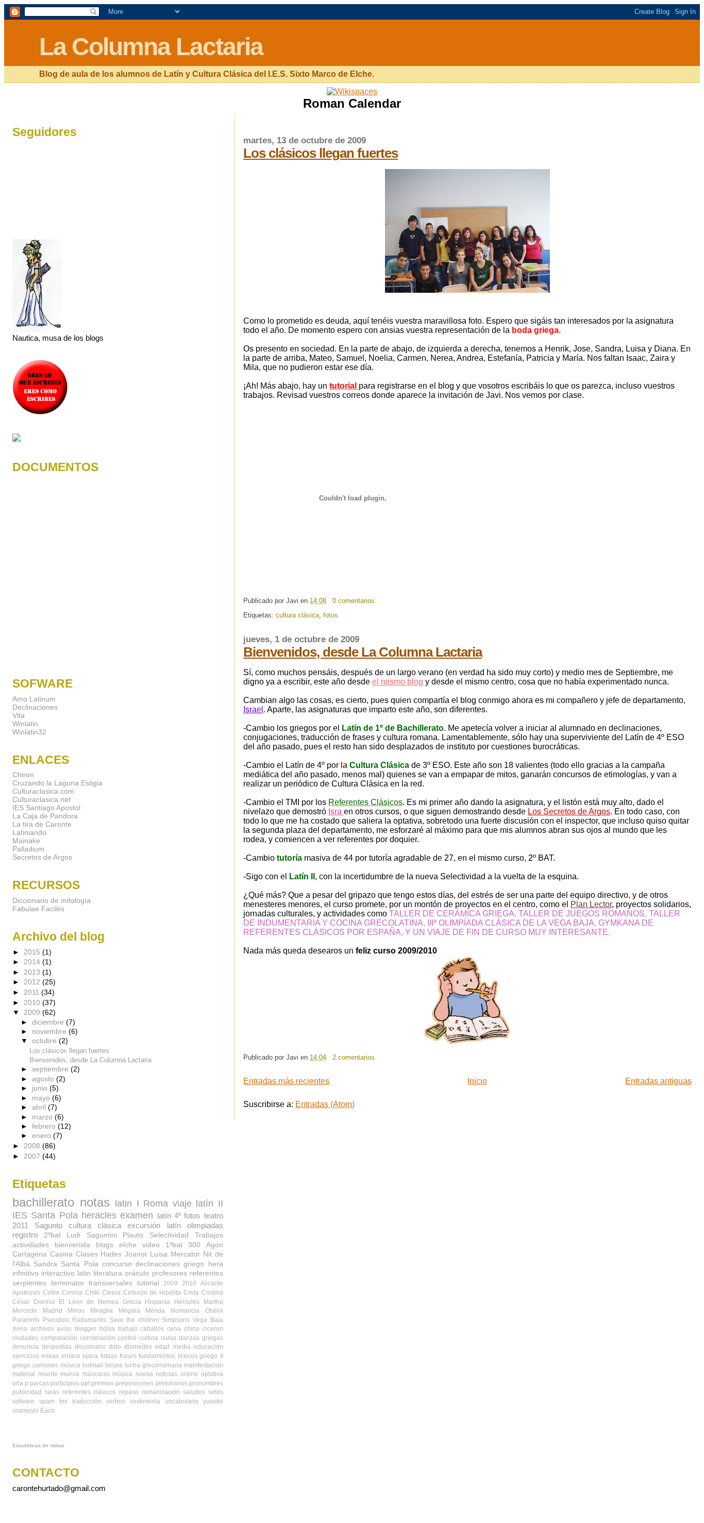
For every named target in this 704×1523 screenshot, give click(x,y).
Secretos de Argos (42, 857)
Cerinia (72, 1292)
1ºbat (173, 1245)
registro (25, 1234)
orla (17, 1383)
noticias (166, 1374)
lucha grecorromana (153, 1365)
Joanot (136, 1254)
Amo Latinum (34, 699)
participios (65, 1383)
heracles (98, 1215)
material (23, 1374)
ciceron (213, 1328)
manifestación (203, 1365)
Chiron (23, 775)
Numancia (185, 1310)
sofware (23, 1401)
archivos (42, 1328)
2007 (33, 1156)
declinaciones (158, 1264)
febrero (45, 1126)
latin (84, 1273)
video (151, 1245)
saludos (194, 1392)
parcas (39, 1383)
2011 (32, 992)
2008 (33, 1146)
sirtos (215, 1392)
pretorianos (172, 1383)
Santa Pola (79, 1264)
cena (174, 1328)
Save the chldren (134, 1320)
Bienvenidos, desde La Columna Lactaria (362, 652)
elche (128, 1245)
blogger (85, 1328)
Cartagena (29, 1254)
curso (168, 1338)
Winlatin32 (29, 732)
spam (47, 1401)
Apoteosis (26, 1292)
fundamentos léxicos (168, 1356)
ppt (85, 1383)
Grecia (132, 1302)
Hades (111, 1254)
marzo (43, 1117)
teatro (213, 1215)
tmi (63, 1401)
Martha (213, 1302)
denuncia (25, 1346)
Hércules (186, 1302)
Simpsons (176, 1320)
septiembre (51, 1069)
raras (52, 1392)
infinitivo (25, 1273)
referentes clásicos (89, 1392)
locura (114, 1365)
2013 (33, 972)
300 (194, 1245)
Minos (76, 1310)
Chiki (92, 1292)
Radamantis (89, 1320)
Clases (87, 1254)
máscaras (96, 1374)
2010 (33, 1002)
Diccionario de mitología (51, 900)
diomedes (138, 1346)
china (191, 1328)
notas (95, 1202)
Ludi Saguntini (91, 1235)
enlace (70, 1356)
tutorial (148, 1283)
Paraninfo (26, 1320)
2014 (33, 962)
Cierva (111, 1292)
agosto (44, 1079)
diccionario (90, 1346)
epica (90, 1356)
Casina (61, 1254)
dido (115, 1346)
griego (193, 1264)
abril (40, 1107)
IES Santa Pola (45, 1215)
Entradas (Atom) (325, 1104)
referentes (206, 1273)
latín (174, 1225)
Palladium (28, 849)
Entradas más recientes (286, 1081)
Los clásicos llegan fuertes (320, 153)
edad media (172, 1346)
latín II (209, 1203)
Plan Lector (591, 904)
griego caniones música (46, 1365)
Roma (155, 1203)
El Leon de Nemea (89, 1302)
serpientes (29, 1283)
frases (128, 1356)
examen (136, 1215)
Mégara (129, 1310)
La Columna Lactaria (151, 46)
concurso (117, 1264)
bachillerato (43, 1202)
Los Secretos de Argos (569, 811)
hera (215, 1264)
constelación (97, 1338)
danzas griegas (201, 1338)
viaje (182, 1203)
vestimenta (145, 1401)
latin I (127, 1203)
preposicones (134, 1383)
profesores (169, 1273)
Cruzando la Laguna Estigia (57, 783)
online (189, 1374)
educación (208, 1346)
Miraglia (101, 1310)
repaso (129, 1392)
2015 (33, 952)
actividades (30, 1245)
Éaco (47, 1410)
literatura (107, 1273)
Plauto (133, 1235)
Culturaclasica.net (41, 799)
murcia (69, 1374)
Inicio (477, 1081)
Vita (18, 715)
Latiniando (29, 832)
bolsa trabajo (118, 1328)
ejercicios (25, 1356)
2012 (33, 982)
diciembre (49, 1022)
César (20, 1302)
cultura (148, 1338)
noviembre (50, 1031)
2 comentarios (353, 1057)
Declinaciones (35, 707)
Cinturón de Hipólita (152, 1292)
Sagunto (48, 1225)
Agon (214, 1245)
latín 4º (169, 1215)
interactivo (58, 1273)
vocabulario (181, 1401)
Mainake (26, 840)
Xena (19, 1328)
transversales (110, 1283)
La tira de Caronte (42, 824)
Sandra (45, 1264)
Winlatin (25, 723)
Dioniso (44, 1302)
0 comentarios (353, 601)
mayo (42, 1098)
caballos (152, 1328)
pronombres (206, 1383)
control (127, 1338)
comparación (59, 1338)
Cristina (212, 1292)
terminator (68, 1283)
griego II (211, 1356)
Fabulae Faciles (38, 909)
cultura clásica (297, 615)
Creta (191, 1292)
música (122, 1374)
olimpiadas (205, 1225)
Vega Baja (208, 1320)
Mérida (155, 1310)
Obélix (214, 1310)
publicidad (27, 1392)
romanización (161, 1392)
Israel (253, 709)
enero (42, 1136)
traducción (87, 1401)
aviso (64, 1328)
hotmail (92, 1365)
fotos (330, 615)
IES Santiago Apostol (46, 808)
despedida (57, 1346)
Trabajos (209, 1235)
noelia (144, 1374)
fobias (109, 1356)
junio (40, 1088)
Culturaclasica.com (43, 791)
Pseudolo (56, 1320)
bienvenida (72, 1245)
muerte (48, 1374)
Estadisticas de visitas (38, 1445)
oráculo (137, 1273)
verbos (115, 1401)
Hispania (157, 1302)
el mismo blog (397, 681)
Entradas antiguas (658, 1081)
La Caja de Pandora (45, 816)
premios (102, 1383)
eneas (50, 1356)
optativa (212, 1374)
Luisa (158, 1254)
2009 (33, 1012)
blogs (104, 1245)
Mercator (185, 1254)
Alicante (211, 1283)
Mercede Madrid (37, 1310)
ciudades (25, 1338)
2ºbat (52, 1235)
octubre (45, 1041)
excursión (143, 1225)
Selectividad (169, 1235)
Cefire (51, 1292)
